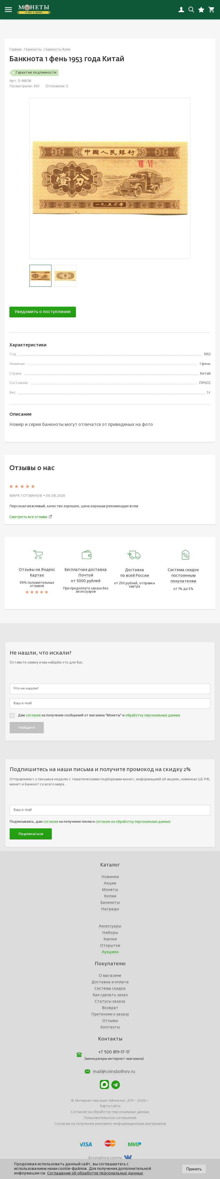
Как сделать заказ (110, 995)
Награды (110, 909)
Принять (194, 1169)
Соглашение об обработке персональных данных (95, 1173)
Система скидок (110, 989)
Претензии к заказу (110, 1014)
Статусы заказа (110, 1001)
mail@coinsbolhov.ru (114, 1072)
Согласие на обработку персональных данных (110, 1112)
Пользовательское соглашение (110, 1118)
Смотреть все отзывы (28, 517)
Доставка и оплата (110, 982)
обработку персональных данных (152, 715)
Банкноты (110, 903)
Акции (110, 883)
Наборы (110, 933)
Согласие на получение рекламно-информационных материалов (110, 1124)
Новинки (110, 877)
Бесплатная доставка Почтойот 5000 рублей (85, 575)
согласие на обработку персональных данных (133, 822)
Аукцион (110, 952)
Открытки (110, 946)
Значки (110, 939)
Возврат (110, 1008)
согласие (33, 715)
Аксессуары (110, 926)
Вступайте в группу (105, 1158)
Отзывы (110, 1021)
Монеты (110, 890)
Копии (110, 896)
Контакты (110, 1027)
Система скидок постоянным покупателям (183, 575)
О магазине (110, 976)
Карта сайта (110, 1106)
